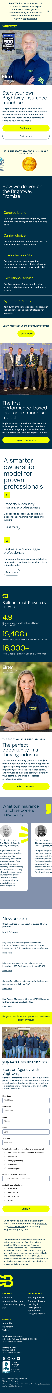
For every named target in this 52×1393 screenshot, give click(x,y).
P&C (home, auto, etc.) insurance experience (26, 1152)
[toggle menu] (48, 26)
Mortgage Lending (15, 1160)
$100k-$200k (13, 1196)
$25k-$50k (12, 1189)
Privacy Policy (45, 1384)
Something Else (14, 1168)
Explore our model (26, 440)
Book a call (26, 128)
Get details (26, 136)
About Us (7, 1323)
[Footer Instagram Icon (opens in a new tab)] (8, 1358)
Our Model (7, 1297)
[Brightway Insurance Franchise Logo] (9, 26)
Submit (26, 1208)
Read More (7, 953)
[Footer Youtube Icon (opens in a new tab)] (13, 1358)
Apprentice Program (12, 1301)
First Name (6, 1096)
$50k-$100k (13, 1192)
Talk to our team (26, 786)
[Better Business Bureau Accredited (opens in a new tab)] (11, 1367)
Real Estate (12, 1156)
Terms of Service (11, 1386)
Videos (5, 1330)
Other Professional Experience (14, 1174)
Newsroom (7, 1326)
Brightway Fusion (36, 1301)
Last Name (6, 1107)
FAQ (4, 1308)
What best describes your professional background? (23, 1149)
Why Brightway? (36, 1297)
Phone (4, 1117)
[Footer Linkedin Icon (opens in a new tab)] (18, 1358)
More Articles (10, 932)
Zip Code (6, 1138)
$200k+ (11, 1200)
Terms (5, 1381)
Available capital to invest (12, 1185)
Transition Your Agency (13, 1304)
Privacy (14, 1381)
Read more (12, 526)
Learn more (26, 333)
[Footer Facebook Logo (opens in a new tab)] (3, 1358)
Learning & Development (34, 1306)
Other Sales (12, 1164)
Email (4, 1128)
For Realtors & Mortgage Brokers (36, 1312)
